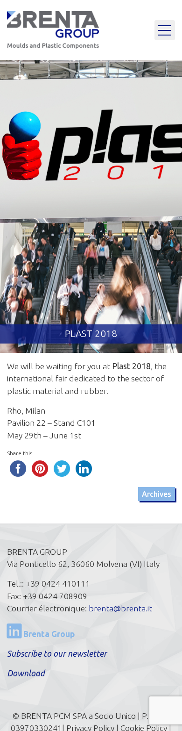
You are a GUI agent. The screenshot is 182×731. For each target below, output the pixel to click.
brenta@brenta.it (120, 608)
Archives (156, 494)
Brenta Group (48, 634)
